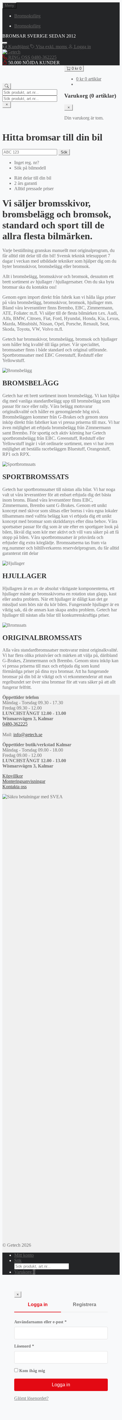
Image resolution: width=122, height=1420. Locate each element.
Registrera (84, 1304)
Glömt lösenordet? (31, 1398)
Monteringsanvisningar (23, 781)
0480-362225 (15, 723)
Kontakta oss (14, 786)
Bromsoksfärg (27, 15)
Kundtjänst (18, 46)
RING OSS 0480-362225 (32, 57)
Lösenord (36, 1346)
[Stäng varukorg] (68, 107)
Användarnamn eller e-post (52, 1322)
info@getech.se (27, 734)
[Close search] (6, 105)
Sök (64, 152)
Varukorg (24, 1271)
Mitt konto (24, 1255)
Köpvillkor (12, 775)
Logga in (38, 1304)
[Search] (6, 86)
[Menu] (4, 43)
